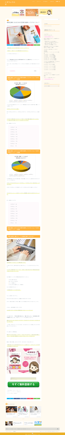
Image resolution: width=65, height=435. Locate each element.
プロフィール (39, 1)
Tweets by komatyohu (47, 25)
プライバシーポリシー (9, 431)
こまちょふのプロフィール (49, 36)
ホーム (33, 1)
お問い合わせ (52, 1)
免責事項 (14, 431)
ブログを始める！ (45, 1)
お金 (7, 20)
